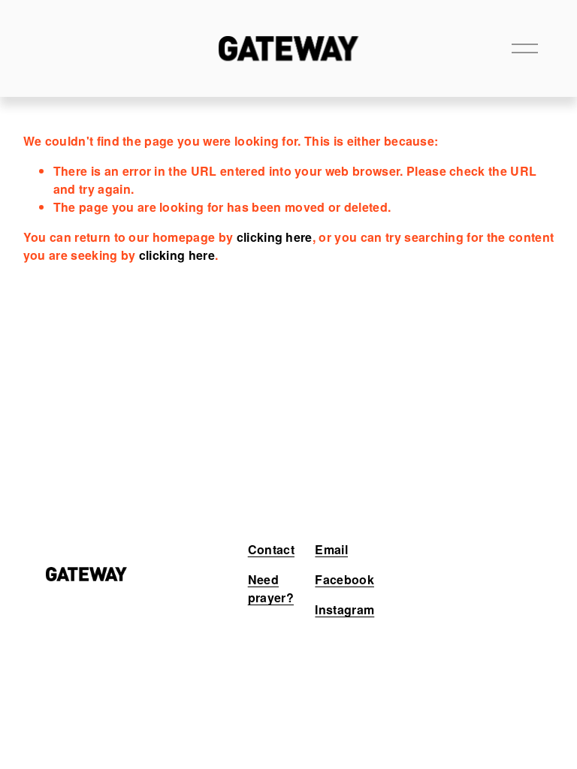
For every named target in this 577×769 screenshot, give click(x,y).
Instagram (344, 609)
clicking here (275, 237)
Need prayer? (271, 588)
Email (331, 549)
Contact (271, 549)
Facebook (344, 579)
